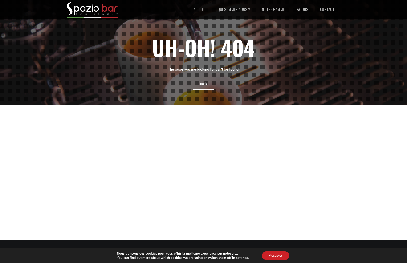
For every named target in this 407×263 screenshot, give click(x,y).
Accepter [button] (275, 255)
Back (203, 83)
